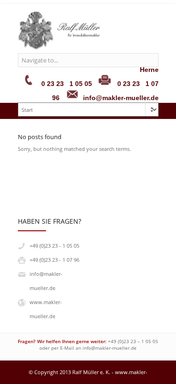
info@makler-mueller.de (110, 348)
